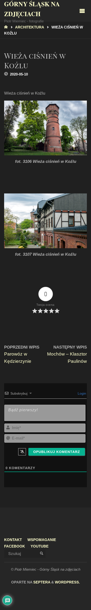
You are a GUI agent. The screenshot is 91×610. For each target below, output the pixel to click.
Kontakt (13, 540)
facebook (14, 546)
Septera (41, 582)
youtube (40, 546)
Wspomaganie (41, 540)
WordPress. (67, 582)
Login (81, 393)
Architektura (29, 27)
